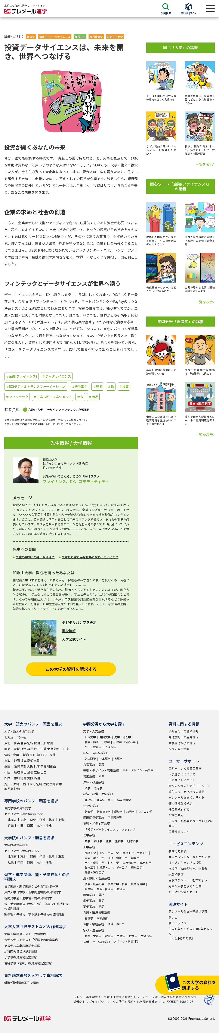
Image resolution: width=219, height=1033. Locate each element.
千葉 (43, 749)
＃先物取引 (80, 386)
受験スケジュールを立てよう (188, 880)
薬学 (101, 906)
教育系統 (89, 764)
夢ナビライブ (177, 923)
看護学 (89, 918)
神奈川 (58, 749)
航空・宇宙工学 (109, 853)
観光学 (130, 812)
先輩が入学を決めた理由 (185, 886)
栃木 (24, 749)
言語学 (118, 759)
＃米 (80, 396)
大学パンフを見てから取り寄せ (190, 857)
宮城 (30, 743)
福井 (52, 755)
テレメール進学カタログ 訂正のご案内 (191, 823)
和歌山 (51, 766)
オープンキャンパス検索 (185, 862)
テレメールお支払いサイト (186, 797)
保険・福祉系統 (93, 924)
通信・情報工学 (117, 858)
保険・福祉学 (116, 924)
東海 (7, 760)
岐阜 (24, 760)
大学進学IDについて (182, 774)
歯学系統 (89, 900)
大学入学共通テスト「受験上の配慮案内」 (32, 940)
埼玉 (37, 749)
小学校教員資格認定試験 (20, 957)
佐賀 (46, 784)
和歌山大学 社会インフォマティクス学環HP (58, 409)
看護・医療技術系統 (96, 912)
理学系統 (89, 835)
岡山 (24, 772)
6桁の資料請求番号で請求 (21, 982)
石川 (46, 755)
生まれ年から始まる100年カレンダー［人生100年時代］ (191, 934)
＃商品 (93, 396)
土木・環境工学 (94, 863)
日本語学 (105, 759)
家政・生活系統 (93, 930)
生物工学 (90, 867)
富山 (39, 755)
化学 (108, 841)
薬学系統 (89, 906)
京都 (24, 766)
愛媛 (30, 778)
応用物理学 (129, 863)
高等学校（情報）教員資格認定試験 (28, 963)
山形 (43, 743)
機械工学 (90, 853)
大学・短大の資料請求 (19, 731)
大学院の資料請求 (16, 845)
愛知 (30, 760)
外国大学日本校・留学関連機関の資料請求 (32, 892)
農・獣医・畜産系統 (96, 878)
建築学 (135, 858)
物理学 (98, 841)
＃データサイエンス (56, 376)
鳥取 (17, 772)
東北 (7, 743)
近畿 (7, 766)
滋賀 (17, 766)
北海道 (8, 737)
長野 (33, 755)
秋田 (37, 743)
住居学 (133, 936)
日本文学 (90, 737)
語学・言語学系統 (95, 753)
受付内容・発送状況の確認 (186, 792)
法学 (87, 788)
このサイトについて (182, 780)
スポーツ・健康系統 (96, 942)
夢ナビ (173, 917)
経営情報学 (96, 36)
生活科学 (146, 936)
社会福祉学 (104, 812)
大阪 (30, 766)
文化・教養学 (93, 747)
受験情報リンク (179, 831)
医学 (101, 894)
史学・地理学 (122, 737)
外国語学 (90, 759)
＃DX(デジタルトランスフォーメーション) (36, 386)
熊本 (59, 784)
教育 (101, 764)
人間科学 (110, 747)
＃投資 (124, 386)
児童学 (121, 936)
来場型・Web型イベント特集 (188, 868)
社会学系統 (90, 806)
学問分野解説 (177, 851)
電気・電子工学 (94, 858)
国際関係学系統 (93, 817)
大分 (33, 784)
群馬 (30, 749)
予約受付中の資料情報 (183, 731)
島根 (30, 772)
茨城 (17, 749)
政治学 (98, 788)
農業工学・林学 (117, 884)
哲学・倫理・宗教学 (97, 742)
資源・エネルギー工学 (113, 867)
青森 (17, 743)
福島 (50, 743)
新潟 (26, 755)
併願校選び (176, 874)
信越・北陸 (11, 755)
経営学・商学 (115, 36)
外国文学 (105, 737)
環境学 (118, 812)
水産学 (121, 889)
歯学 (101, 900)
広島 (37, 772)
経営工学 (80, 36)
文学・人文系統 (93, 731)
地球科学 (132, 841)
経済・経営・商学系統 (98, 794)
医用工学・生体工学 (135, 853)
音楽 (101, 776)
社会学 (89, 812)
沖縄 (17, 789)
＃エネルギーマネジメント (52, 396)
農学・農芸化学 (94, 884)
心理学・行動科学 (124, 742)
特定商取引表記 (179, 809)
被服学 (109, 936)
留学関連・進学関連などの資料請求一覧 (31, 886)
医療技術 (102, 918)
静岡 (17, 760)
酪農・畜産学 (105, 889)
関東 (7, 749)
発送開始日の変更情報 (183, 737)
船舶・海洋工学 (94, 872)
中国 (7, 772)
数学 (87, 841)
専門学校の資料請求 (17, 808)
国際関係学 (115, 817)
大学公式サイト (74, 639)
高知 (37, 778)
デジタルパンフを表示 (79, 622)
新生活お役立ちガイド (183, 892)
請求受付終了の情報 (182, 743)
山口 (43, 772)
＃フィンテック (17, 396)
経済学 (31, 36)
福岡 (26, 784)
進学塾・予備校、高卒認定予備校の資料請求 (34, 914)
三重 (37, 760)
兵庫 (37, 766)
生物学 (119, 841)
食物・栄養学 (93, 936)
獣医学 (89, 889)
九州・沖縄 (11, 784)
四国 (7, 778)
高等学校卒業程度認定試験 (22, 946)
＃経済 (97, 386)
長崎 (52, 784)
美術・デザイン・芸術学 (138, 770)
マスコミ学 (145, 812)
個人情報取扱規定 (180, 803)
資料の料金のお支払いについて (189, 786)
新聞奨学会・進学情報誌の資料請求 (28, 898)
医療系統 (89, 895)
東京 (50, 749)
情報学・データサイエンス (54, 36)
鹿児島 (8, 789)
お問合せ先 (176, 815)
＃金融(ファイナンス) (21, 376)
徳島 (24, 778)
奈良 (43, 766)
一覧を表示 (204, 164)
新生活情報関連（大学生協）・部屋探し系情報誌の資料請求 (36, 906)
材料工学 (113, 863)
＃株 (111, 386)
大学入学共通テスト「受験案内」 (26, 934)
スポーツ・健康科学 (126, 941)
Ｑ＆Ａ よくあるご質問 (185, 768)
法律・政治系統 (93, 782)
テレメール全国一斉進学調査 (188, 911)
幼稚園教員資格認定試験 (20, 951)
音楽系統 (89, 776)
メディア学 (128, 829)
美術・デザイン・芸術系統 (101, 770)
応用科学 (145, 863)
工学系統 (89, 847)
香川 (17, 778)
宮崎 (39, 784)
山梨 (66, 749)
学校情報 (69, 630)
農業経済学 (138, 884)
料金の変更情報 (179, 749)
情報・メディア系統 (96, 823)
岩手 (24, 743)
